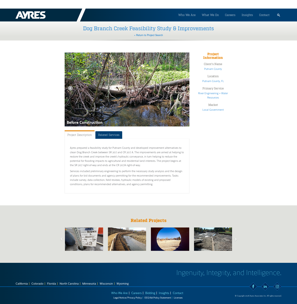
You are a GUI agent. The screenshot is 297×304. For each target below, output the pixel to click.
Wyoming (123, 283)
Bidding (150, 293)
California (22, 283)
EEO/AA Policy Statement (158, 297)
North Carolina (69, 283)
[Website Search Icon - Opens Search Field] (279, 15)
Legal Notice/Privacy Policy (127, 297)
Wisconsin (106, 283)
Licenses (178, 297)
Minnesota (89, 283)
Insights (247, 15)
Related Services (108, 135)
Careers (230, 15)
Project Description (79, 135)
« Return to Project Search (148, 35)
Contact (264, 15)
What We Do (210, 15)
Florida (51, 283)
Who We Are (187, 15)
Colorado (37, 283)
